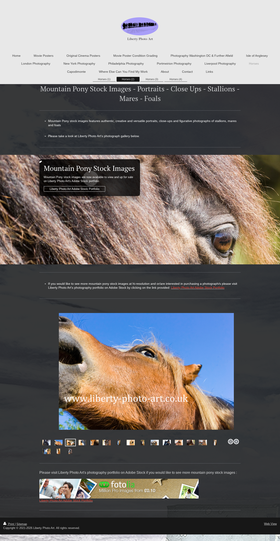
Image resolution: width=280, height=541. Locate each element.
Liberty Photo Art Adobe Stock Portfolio (74, 189)
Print (11, 524)
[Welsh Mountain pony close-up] (46, 442)
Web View (270, 523)
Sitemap (21, 524)
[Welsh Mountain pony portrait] (140, 375)
